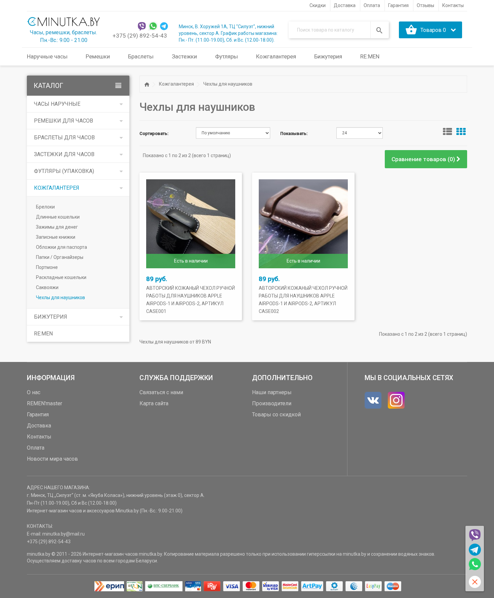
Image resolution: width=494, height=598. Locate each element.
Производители (271, 403)
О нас (33, 392)
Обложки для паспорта (61, 247)
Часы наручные (57, 104)
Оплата (35, 448)
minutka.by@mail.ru (63, 534)
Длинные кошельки (58, 217)
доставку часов (78, 560)
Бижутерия (50, 317)
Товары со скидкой (276, 414)
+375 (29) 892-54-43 (140, 35)
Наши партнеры (272, 392)
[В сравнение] (213, 280)
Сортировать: (153, 133)
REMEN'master (44, 403)
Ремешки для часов (63, 121)
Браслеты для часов (64, 137)
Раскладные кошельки (61, 277)
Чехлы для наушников (60, 297)
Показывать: (293, 133)
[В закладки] (168, 280)
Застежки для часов (64, 154)
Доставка (39, 425)
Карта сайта (153, 403)
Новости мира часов (52, 459)
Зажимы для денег (57, 227)
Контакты (39, 436)
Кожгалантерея (56, 188)
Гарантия (38, 414)
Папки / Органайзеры (59, 257)
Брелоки (45, 207)
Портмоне (47, 267)
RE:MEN (369, 56)
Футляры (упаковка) (64, 171)
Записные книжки (55, 237)
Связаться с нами (161, 392)
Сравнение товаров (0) (424, 159)
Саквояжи (47, 287)
